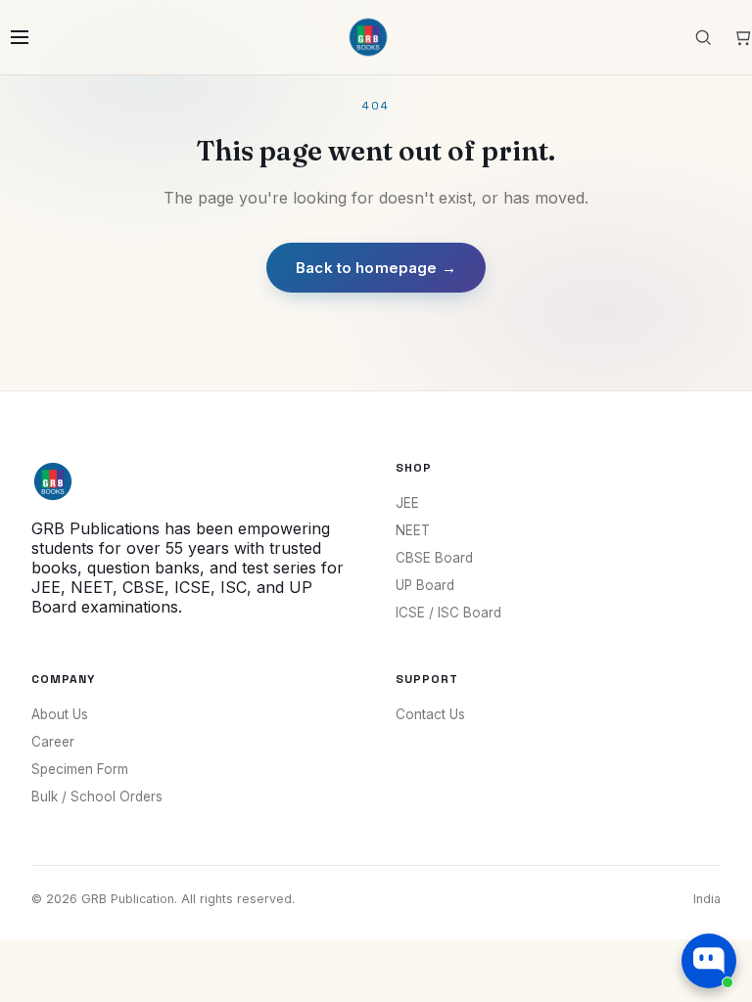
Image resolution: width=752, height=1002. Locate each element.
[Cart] (742, 37)
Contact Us (430, 714)
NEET (413, 530)
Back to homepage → (376, 267)
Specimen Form (79, 769)
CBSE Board (434, 558)
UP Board (425, 585)
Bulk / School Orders (97, 796)
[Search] (703, 37)
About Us (59, 714)
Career (52, 742)
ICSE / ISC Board (448, 612)
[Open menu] (19, 37)
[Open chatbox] (709, 961)
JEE (407, 503)
